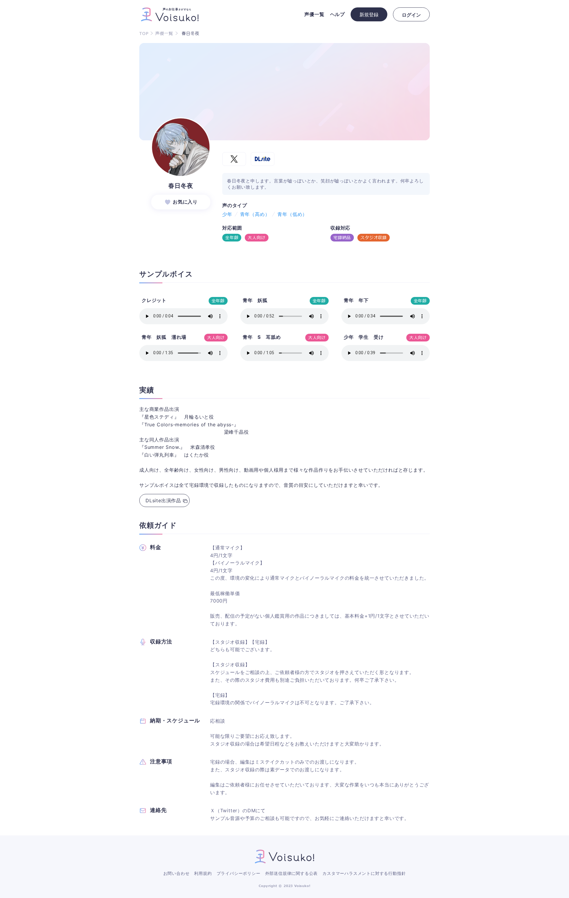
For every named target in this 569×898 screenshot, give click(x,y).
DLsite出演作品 (163, 500)
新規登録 (368, 15)
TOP (143, 33)
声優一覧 (164, 33)
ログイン (411, 15)
